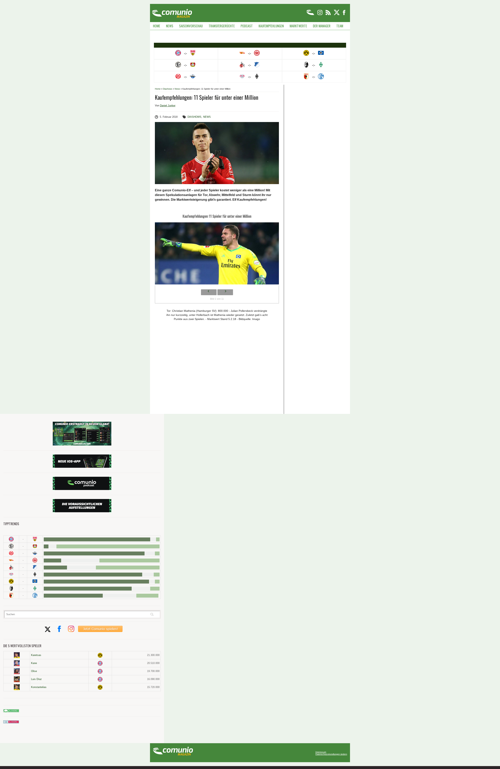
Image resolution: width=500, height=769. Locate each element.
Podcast (247, 25)
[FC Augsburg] (11, 595)
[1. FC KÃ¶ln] (11, 567)
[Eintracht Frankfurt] (35, 560)
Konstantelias (38, 687)
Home (156, 25)
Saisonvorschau (191, 25)
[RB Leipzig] (11, 574)
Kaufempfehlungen (271, 25)
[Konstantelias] (16, 687)
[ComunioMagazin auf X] (337, 14)
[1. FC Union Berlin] (11, 560)
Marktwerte (298, 25)
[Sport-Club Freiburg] (11, 588)
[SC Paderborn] (35, 553)
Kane (34, 663)
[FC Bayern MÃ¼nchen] (11, 539)
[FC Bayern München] (100, 663)
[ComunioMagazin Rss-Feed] (328, 14)
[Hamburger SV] (35, 581)
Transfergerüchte (222, 25)
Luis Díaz (36, 679)
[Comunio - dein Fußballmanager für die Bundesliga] (310, 14)
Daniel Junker (167, 105)
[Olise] (16, 671)
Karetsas (36, 655)
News (169, 25)
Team (339, 25)
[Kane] (16, 663)
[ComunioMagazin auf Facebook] (344, 14)
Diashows (167, 89)
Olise (34, 671)
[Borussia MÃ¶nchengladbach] (35, 574)
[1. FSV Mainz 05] (11, 553)
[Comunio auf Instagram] (320, 14)
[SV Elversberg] (11, 546)
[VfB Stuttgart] (35, 539)
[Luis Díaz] (16, 679)
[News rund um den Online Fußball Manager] (172, 12)
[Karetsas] (16, 655)
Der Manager (321, 25)
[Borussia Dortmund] (11, 581)
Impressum (320, 752)
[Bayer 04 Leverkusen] (35, 546)
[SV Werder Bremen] (35, 588)
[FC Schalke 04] (35, 595)
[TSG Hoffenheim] (35, 567)
